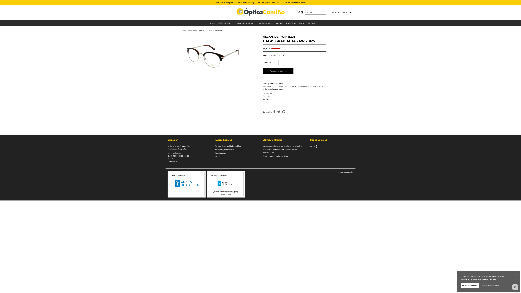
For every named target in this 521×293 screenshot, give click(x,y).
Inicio (212, 23)
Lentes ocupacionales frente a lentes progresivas (283, 146)
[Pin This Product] (283, 112)
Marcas (279, 23)
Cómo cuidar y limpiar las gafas (275, 156)
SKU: (265, 56)
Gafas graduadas (244, 23)
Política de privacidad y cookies (228, 146)
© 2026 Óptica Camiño (345, 172)
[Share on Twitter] (278, 112)
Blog (301, 23)
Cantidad (267, 62)
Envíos (217, 157)
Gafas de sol (224, 23)
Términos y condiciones (224, 150)
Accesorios (264, 23)
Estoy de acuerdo (469, 285)
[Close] (516, 274)
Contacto (311, 23)
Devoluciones (220, 153)
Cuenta (333, 13)
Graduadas (192, 31)
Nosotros (291, 23)
